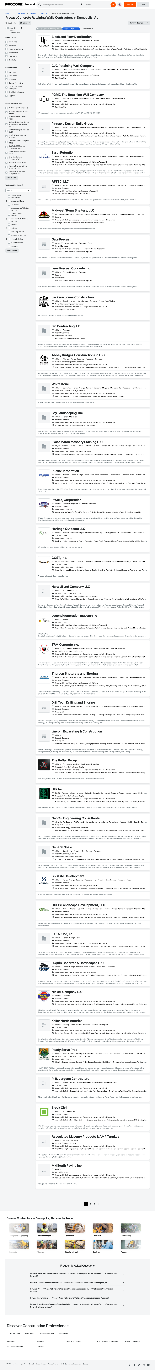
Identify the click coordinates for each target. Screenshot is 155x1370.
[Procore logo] (13, 4)
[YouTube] (148, 1365)
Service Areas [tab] (63, 1333)
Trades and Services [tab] (47, 1333)
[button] (6, 41)
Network (30, 4)
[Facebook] (134, 1365)
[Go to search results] (29, 190)
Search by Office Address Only (15, 30)
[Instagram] (144, 1365)
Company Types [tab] (14, 1333)
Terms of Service (53, 1364)
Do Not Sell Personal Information (71, 1364)
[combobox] (96, 5)
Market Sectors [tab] (30, 1333)
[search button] (113, 4)
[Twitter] (139, 1365)
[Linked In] (130, 1365)
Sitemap (85, 1364)
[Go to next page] (99, 1204)
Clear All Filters (87, 29)
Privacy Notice (41, 1364)
